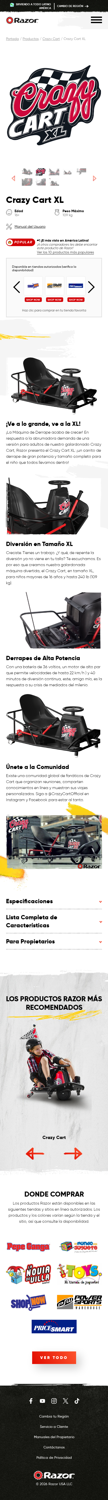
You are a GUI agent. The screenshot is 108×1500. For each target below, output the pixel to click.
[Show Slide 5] (80, 172)
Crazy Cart (51, 39)
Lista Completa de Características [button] (31, 921)
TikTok (77, 1401)
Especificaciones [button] (29, 901)
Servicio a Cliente (54, 1426)
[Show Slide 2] (40, 172)
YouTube (42, 1401)
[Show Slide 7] (40, 182)
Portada (12, 39)
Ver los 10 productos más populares (65, 252)
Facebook (31, 1401)
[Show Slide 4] (67, 172)
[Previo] (13, 178)
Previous (19, 287)
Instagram (54, 1401)
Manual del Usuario (30, 226)
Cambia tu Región (54, 1416)
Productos (31, 39)
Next (89, 287)
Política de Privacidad (54, 1457)
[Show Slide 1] (27, 172)
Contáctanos (54, 1447)
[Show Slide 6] (27, 182)
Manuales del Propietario (54, 1437)
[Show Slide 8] (54, 182)
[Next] (95, 178)
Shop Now (33, 299)
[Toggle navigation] (96, 20)
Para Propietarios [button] (30, 941)
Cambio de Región (70, 6)
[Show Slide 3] (54, 172)
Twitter (65, 1401)
